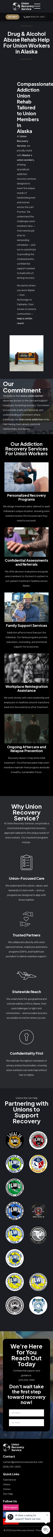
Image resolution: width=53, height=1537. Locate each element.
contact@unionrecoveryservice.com (23, 1461)
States (7, 1489)
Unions (6, 1484)
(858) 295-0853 (35, 17)
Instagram (12, 1507)
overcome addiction (31, 419)
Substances (9, 1479)
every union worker (32, 395)
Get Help (8, 1493)
